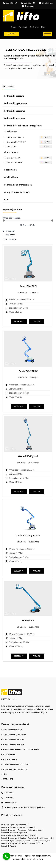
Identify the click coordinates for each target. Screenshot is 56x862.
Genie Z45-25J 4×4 (28, 456)
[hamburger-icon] (47, 34)
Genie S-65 (28, 620)
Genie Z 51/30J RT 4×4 (28, 535)
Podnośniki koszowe (14, 95)
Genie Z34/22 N (28, 286)
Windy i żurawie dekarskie (17, 192)
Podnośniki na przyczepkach (18, 184)
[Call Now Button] (6, 856)
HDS (6, 199)
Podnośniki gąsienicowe (15, 103)
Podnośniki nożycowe (14, 110)
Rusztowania (10, 169)
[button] (22, 292)
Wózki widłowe (11, 177)
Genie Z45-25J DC (28, 371)
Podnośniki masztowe (14, 118)
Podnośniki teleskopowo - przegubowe (23, 125)
